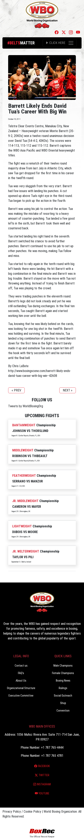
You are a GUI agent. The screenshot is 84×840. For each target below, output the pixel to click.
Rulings (63, 688)
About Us (21, 680)
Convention (63, 710)
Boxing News (63, 680)
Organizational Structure (21, 688)
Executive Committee (21, 695)
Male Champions (63, 665)
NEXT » (67, 390)
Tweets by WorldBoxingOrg (25, 406)
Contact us (21, 665)
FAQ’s (21, 673)
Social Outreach (63, 695)
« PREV (16, 390)
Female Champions (63, 673)
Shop (63, 703)
